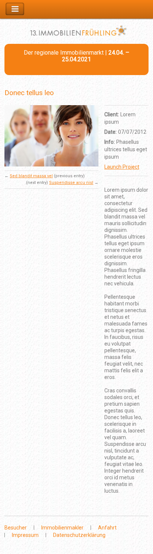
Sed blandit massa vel (31, 176)
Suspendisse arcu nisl (71, 182)
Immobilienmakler (62, 528)
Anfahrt (107, 528)
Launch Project (121, 167)
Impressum (25, 535)
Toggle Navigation (15, 9)
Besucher (15, 528)
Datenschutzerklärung (79, 535)
